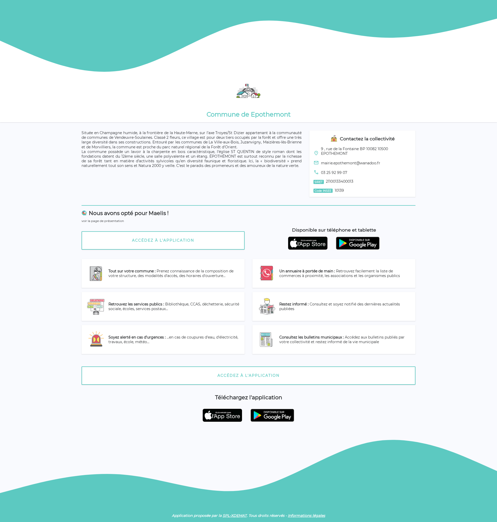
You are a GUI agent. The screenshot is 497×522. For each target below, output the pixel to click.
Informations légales (306, 515)
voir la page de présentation (103, 221)
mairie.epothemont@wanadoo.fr (350, 163)
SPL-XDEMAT (235, 515)
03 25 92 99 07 (334, 172)
